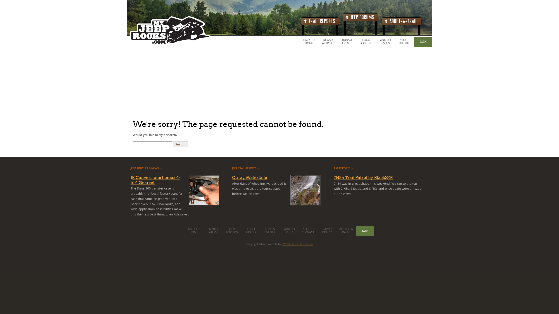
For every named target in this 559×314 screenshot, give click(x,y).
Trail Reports (321, 21)
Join (423, 41)
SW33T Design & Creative (297, 244)
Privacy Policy (327, 230)
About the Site (404, 41)
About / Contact (308, 230)
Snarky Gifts (213, 230)
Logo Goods (366, 41)
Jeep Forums (361, 17)
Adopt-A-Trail (403, 21)
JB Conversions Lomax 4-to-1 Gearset (155, 180)
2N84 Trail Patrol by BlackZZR (363, 177)
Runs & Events (347, 41)
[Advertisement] (131, 82)
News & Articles (328, 41)
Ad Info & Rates (346, 230)
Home (309, 43)
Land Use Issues (385, 41)
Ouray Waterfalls (249, 177)
